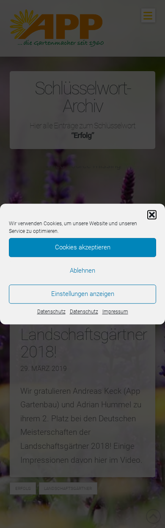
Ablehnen (82, 270)
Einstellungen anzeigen (82, 294)
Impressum (115, 312)
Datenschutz (51, 312)
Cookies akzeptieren (82, 247)
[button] (152, 214)
